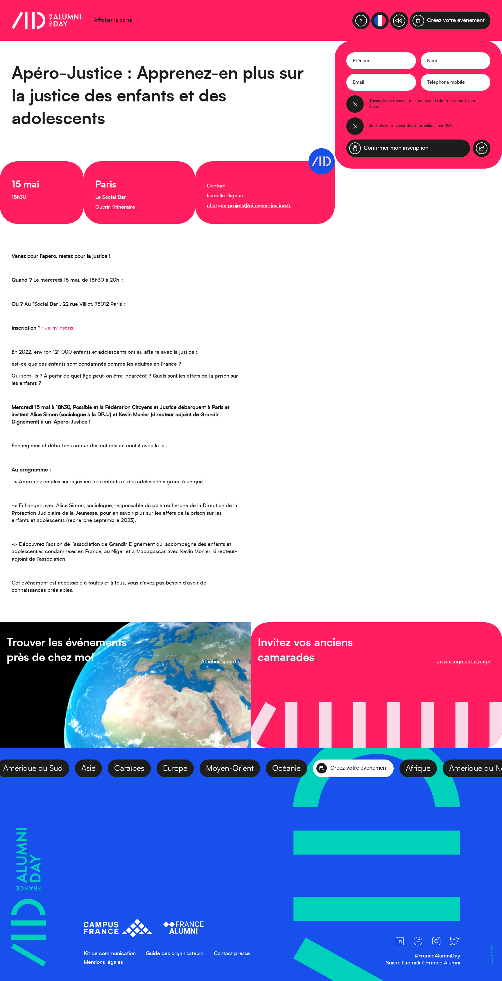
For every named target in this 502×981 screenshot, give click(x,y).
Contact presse (232, 953)
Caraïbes (148, 768)
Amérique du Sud (52, 768)
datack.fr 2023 (492, 955)
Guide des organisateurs (175, 953)
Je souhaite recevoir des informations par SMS (411, 126)
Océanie (305, 768)
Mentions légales (103, 962)
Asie (108, 768)
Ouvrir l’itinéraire (115, 207)
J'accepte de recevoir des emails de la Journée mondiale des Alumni (424, 104)
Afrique (437, 768)
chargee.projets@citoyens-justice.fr (249, 205)
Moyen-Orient (249, 768)
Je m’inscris (59, 328)
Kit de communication (110, 953)
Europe (194, 768)
